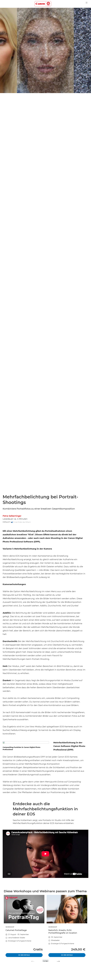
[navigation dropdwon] (86, 2)
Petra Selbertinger (12, 516)
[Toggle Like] (12, 522)
